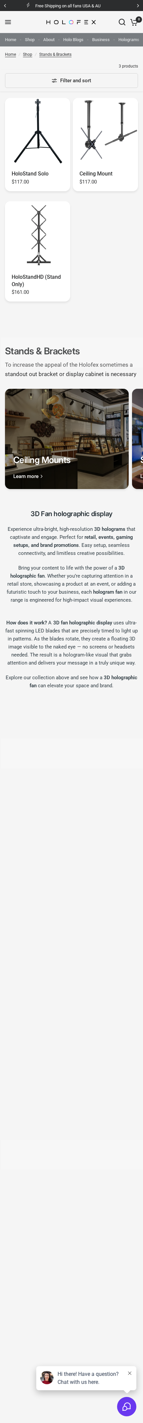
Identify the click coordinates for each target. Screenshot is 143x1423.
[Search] (122, 22)
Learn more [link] (26, 476)
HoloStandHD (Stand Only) (36, 280)
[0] (133, 22)
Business (101, 39)
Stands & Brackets (55, 54)
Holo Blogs (73, 39)
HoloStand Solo (30, 173)
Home (10, 39)
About (49, 39)
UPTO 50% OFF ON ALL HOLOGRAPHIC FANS (80, 5)
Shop (30, 39)
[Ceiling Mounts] (67, 439)
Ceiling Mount (95, 173)
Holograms (128, 39)
